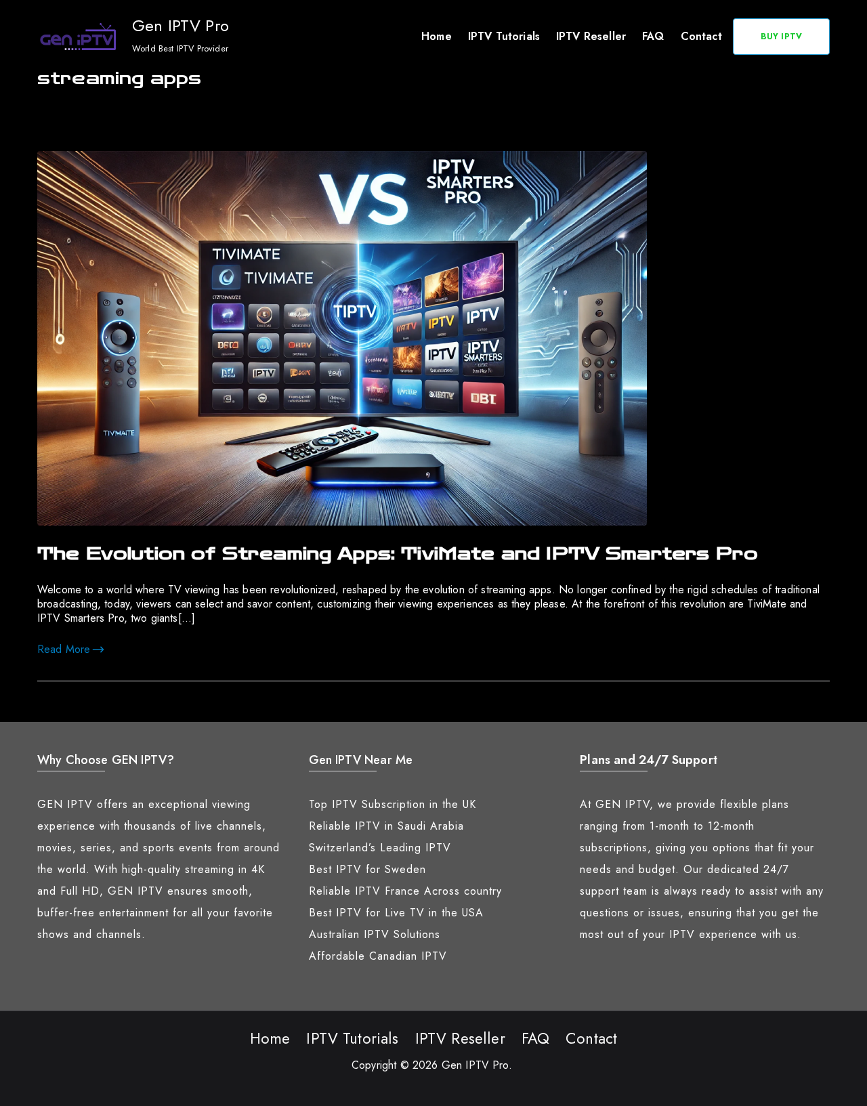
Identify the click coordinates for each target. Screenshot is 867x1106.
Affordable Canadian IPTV (378, 956)
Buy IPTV (781, 36)
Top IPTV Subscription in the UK (392, 804)
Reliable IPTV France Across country (405, 891)
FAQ (653, 36)
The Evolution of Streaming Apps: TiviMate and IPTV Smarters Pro (397, 554)
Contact (701, 36)
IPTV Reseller (591, 36)
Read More (63, 649)
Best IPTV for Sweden (367, 869)
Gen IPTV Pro (180, 25)
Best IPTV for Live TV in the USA (396, 912)
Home (436, 36)
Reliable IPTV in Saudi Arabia (386, 826)
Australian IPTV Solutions (374, 934)
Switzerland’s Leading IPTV (380, 847)
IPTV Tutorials (504, 36)
